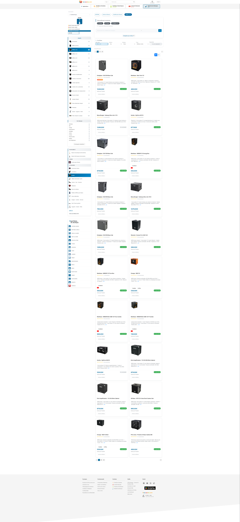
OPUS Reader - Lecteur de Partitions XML (133, 483)
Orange (79, 127)
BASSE (100, 23)
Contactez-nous (85, 484)
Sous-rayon (98, 42)
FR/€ (158, 1)
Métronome (130, 494)
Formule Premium (101, 488)
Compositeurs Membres (102, 482)
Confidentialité (85, 490)
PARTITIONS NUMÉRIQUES (74, 29)
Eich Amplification (79, 140)
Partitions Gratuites (118, 482)
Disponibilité (151, 42)
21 (101, 459)
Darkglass (79, 131)
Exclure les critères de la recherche (106, 26)
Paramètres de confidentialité (88, 492)
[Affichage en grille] (155, 54)
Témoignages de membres (87, 486)
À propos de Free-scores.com (88, 482)
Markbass (79, 124)
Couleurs (110, 42)
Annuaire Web (130, 488)
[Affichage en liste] (158, 54)
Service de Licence (101, 486)
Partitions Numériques (118, 486)
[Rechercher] (134, 2)
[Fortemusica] (143, 496)
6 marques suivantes (79, 144)
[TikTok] (154, 483)
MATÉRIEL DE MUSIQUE (73, 30)
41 (102, 51)
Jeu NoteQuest (131, 492)
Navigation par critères (128, 35)
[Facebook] (143, 483)
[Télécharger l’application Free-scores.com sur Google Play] (150, 488)
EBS (79, 125)
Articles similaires (101, 94)
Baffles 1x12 (116, 23)
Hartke (79, 133)
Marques (124, 42)
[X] (150, 483)
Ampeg (79, 138)
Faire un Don (100, 490)
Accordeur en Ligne (132, 486)
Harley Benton (79, 129)
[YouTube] (147, 483)
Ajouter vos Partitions (102, 484)
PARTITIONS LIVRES (73, 27)
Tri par (137, 42)
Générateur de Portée (132, 490)
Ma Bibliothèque (73, 14)
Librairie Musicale (117, 484)
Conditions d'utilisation (87, 488)
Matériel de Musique (118, 488)
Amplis (79, 38)
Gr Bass (79, 134)
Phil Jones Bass (79, 136)
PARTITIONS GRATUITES (74, 25)
